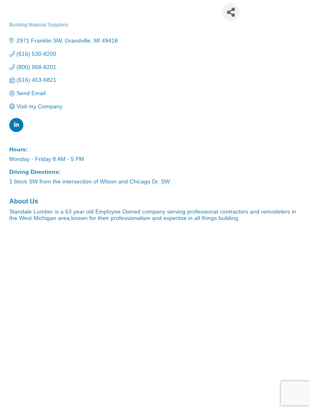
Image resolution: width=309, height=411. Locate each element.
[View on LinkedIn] (16, 130)
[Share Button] (231, 12)
